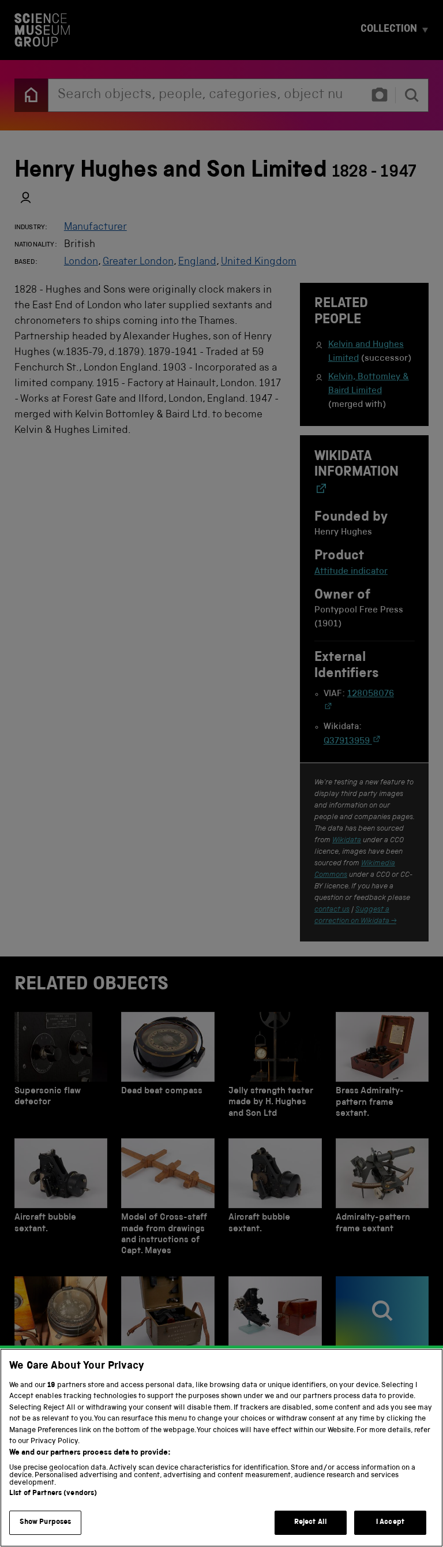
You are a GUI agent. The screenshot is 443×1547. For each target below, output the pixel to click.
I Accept (390, 1522)
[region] (221, 1447)
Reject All (310, 1522)
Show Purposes (46, 1522)
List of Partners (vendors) (53, 1493)
